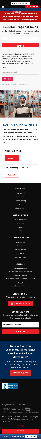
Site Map (20, 223)
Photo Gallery (20, 208)
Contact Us (20, 242)
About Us (20, 246)
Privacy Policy (20, 250)
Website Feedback (20, 219)
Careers (20, 227)
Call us (11, 175)
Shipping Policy (20, 257)
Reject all (20, 430)
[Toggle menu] (3, 7)
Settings (20, 425)
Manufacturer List (20, 197)
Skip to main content (20, 3)
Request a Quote (20, 372)
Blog (20, 204)
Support (12, 158)
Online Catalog (20, 201)
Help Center (20, 193)
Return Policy (20, 253)
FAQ (20, 231)
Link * (4, 68)
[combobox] (20, 39)
